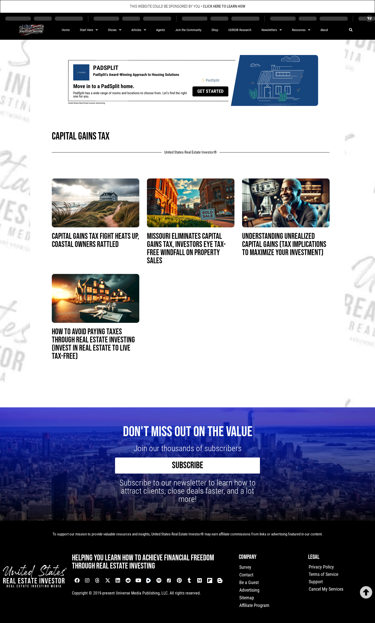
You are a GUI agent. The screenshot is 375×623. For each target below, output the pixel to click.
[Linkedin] (118, 580)
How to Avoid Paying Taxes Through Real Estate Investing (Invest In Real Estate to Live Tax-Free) (93, 344)
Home (66, 30)
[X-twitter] (108, 580)
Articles (136, 30)
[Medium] (199, 580)
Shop (214, 30)
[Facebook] (77, 580)
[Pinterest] (179, 580)
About (324, 30)
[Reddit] (128, 580)
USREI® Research (239, 30)
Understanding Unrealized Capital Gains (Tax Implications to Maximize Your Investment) (284, 244)
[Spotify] (159, 580)
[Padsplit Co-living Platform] (190, 104)
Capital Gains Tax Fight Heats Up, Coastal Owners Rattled (95, 240)
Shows (112, 30)
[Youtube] (138, 580)
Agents (160, 30)
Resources (299, 30)
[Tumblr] (189, 580)
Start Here (86, 30)
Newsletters (269, 30)
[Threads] (97, 580)
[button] (350, 30)
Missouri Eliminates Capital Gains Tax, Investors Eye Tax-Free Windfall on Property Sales (186, 248)
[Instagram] (87, 580)
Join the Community (188, 30)
